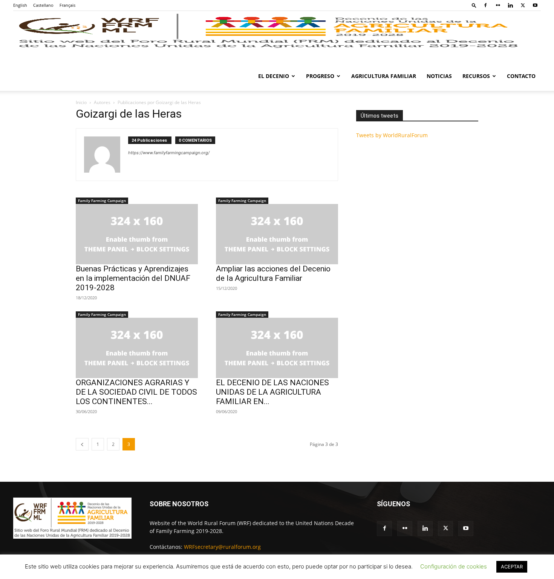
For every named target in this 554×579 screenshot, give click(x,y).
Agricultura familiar (383, 76)
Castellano (43, 5)
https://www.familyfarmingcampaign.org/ (169, 152)
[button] (474, 5)
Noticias (439, 76)
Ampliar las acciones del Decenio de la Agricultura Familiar (273, 273)
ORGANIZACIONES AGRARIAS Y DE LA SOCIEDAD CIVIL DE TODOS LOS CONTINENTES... (136, 392)
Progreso (320, 76)
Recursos (476, 76)
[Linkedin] (510, 5)
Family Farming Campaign (102, 200)
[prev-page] (82, 444)
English (20, 5)
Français (67, 5)
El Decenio (273, 76)
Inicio (81, 102)
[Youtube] (535, 5)
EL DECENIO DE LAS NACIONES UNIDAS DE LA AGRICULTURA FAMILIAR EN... (272, 392)
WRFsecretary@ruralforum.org (222, 546)
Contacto (521, 76)
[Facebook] (485, 5)
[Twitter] (522, 5)
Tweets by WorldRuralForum (392, 135)
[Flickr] (497, 5)
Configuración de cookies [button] (453, 566)
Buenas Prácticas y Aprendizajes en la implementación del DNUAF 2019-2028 (133, 278)
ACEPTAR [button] (512, 567)
